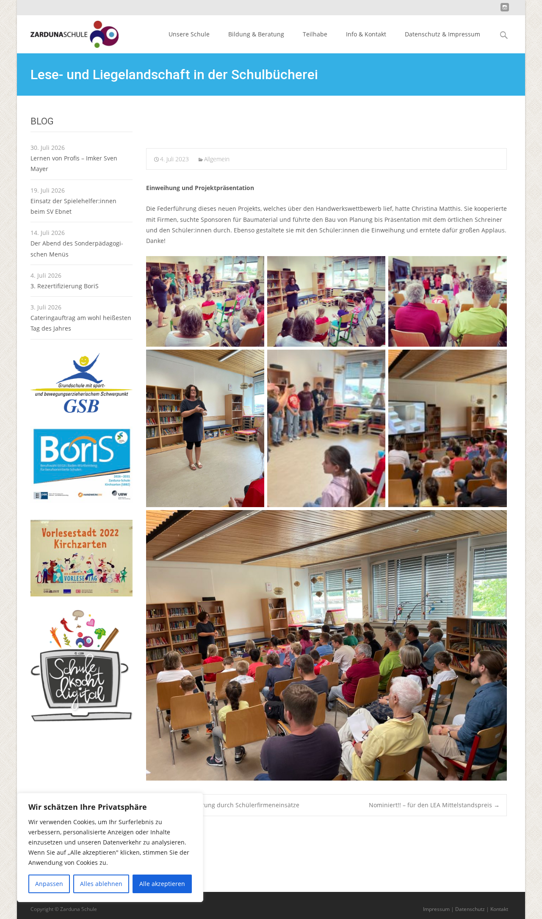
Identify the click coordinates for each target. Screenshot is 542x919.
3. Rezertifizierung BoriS (64, 286)
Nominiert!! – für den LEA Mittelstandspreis (434, 805)
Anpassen (49, 884)
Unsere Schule (189, 34)
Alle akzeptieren (162, 884)
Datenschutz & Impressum (442, 34)
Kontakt (499, 909)
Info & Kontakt (366, 34)
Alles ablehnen (101, 884)
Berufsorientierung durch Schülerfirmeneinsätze (226, 805)
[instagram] (505, 10)
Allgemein (217, 159)
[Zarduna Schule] (68, 32)
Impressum (436, 909)
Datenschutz (470, 909)
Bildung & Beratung (256, 34)
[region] (110, 847)
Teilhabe (315, 34)
